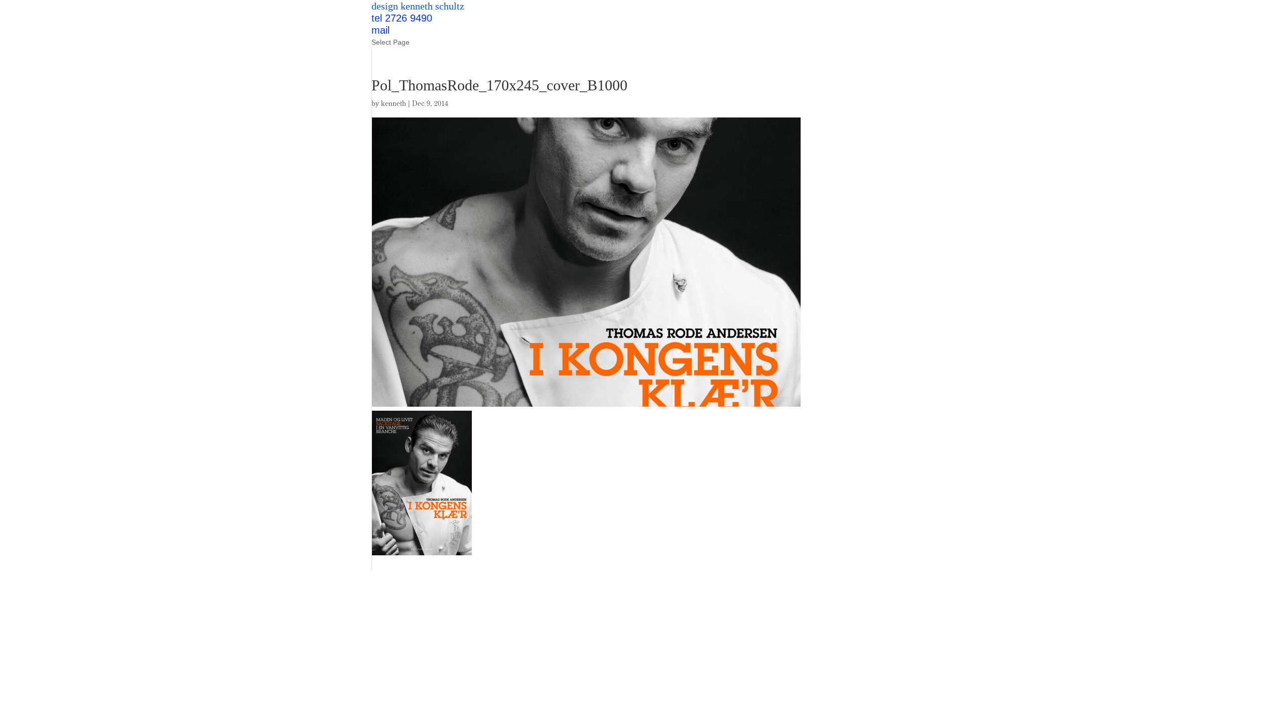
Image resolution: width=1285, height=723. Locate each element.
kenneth (393, 103)
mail (380, 30)
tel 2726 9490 (401, 18)
